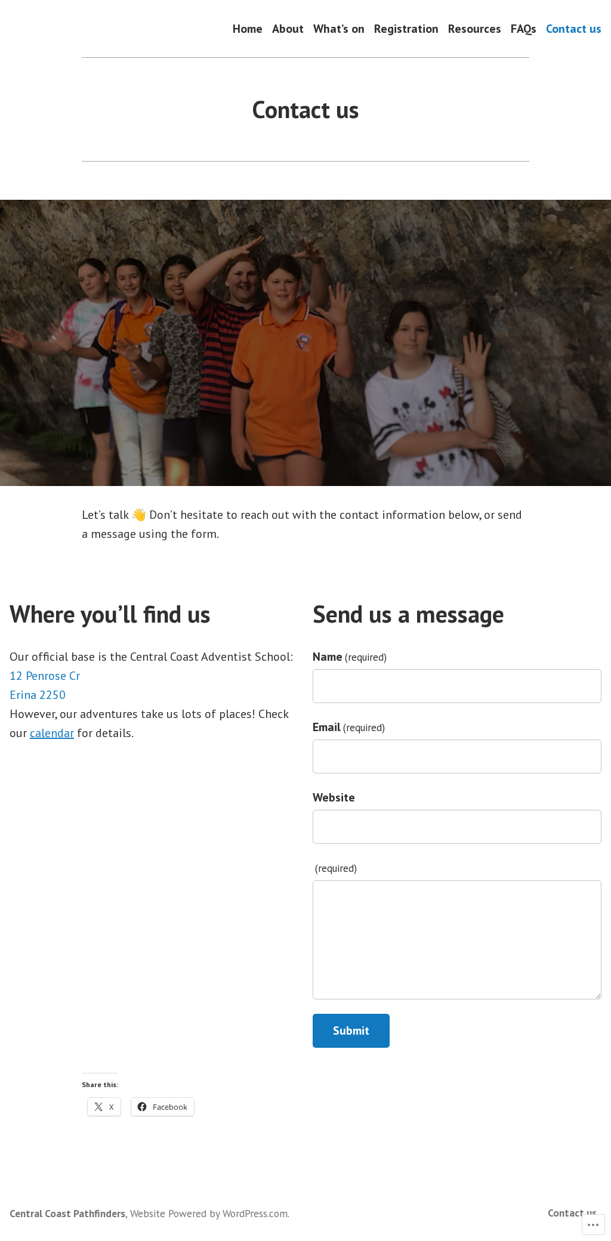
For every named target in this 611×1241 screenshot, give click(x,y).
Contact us (573, 28)
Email (349, 727)
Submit (351, 1030)
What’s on (339, 28)
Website (334, 797)
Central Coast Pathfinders (67, 1213)
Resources (474, 28)
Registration (406, 28)
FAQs (523, 28)
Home (248, 28)
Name (350, 656)
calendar (52, 733)
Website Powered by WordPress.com (209, 1213)
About (288, 28)
